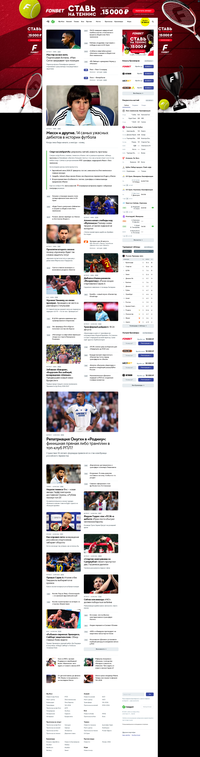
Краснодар (129, 262)
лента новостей (70, 186)
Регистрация (146, 343)
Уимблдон (105, 728)
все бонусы (149, 61)
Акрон (128, 322)
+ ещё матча (127, 198)
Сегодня (68, 725)
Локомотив (129, 314)
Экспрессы (68, 731)
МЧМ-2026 (105, 705)
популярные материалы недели (90, 186)
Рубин (128, 290)
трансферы (87, 160)
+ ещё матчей (127, 185)
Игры (129, 22)
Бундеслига (69, 717)
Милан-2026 (106, 742)
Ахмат (128, 298)
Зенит (128, 274)
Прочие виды (89, 739)
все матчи (149, 100)
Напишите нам (147, 707)
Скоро (143, 105)
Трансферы (50, 705)
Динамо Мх (129, 278)
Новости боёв (89, 714)
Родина (128, 310)
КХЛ (103, 697)
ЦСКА (128, 270)
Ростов (128, 302)
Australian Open (107, 725)
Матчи (98, 22)
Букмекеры (118, 22)
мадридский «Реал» (99, 160)
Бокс (103, 717)
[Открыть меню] (48, 21)
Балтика (128, 282)
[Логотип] (53, 21)
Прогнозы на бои (52, 731)
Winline (67, 745)
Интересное (50, 714)
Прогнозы (108, 22)
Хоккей (69, 22)
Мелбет (67, 748)
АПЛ (66, 708)
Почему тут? (129, 343)
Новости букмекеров (72, 742)
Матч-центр (50, 700)
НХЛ (103, 700)
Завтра (67, 728)
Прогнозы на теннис (53, 733)
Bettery (49, 750)
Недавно (135, 105)
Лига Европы (69, 702)
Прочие (89, 22)
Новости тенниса (90, 725)
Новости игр (88, 750)
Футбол (61, 22)
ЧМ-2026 (68, 705)
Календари (50, 702)
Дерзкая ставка (70, 733)
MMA (104, 714)
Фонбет (49, 745)
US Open (87, 733)
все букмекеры (148, 333)
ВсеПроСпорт (136, 735)
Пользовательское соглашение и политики (135, 724)
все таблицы (148, 247)
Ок (150, 694)
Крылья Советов (131, 306)
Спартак (128, 266)
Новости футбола (52, 697)
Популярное (50, 711)
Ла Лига (67, 711)
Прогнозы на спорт (53, 722)
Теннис (76, 22)
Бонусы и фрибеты (52, 742)
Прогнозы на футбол (53, 708)
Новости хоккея (89, 697)
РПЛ (80, 160)
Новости (87, 742)
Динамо (128, 286)
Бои (82, 22)
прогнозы (53, 158)
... (149, 25)
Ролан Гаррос (107, 731)
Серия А (67, 714)
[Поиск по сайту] (154, 21)
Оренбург (129, 294)
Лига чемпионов (70, 700)
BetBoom (49, 748)
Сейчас (126, 105)
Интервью (50, 717)
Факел (128, 318)
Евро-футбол (126, 735)
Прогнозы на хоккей (53, 728)
